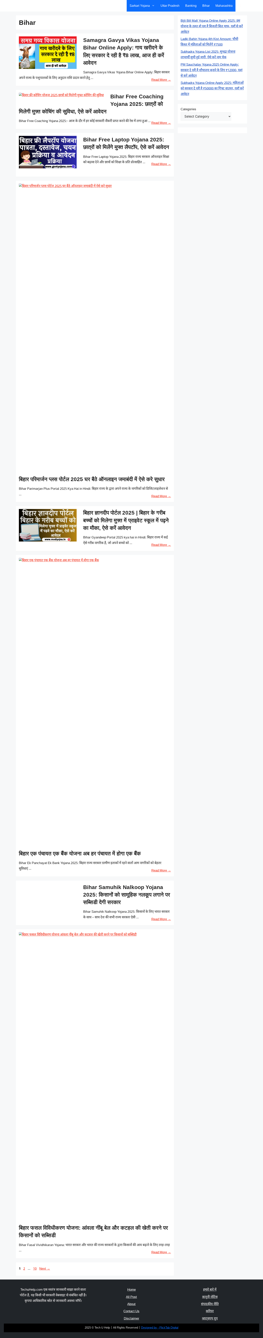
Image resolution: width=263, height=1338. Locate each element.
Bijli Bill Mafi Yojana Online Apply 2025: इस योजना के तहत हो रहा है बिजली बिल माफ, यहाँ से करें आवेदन (212, 26)
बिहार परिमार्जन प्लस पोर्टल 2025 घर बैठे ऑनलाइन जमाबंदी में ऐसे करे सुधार (92, 479)
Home (131, 1290)
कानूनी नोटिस (210, 1297)
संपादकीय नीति (210, 1304)
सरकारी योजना (32, 5)
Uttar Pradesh (170, 5)
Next (44, 1269)
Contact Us (131, 1311)
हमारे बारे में (209, 1290)
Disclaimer (131, 1319)
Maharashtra (224, 5)
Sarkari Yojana (140, 5)
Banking (191, 5)
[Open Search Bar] (239, 6)
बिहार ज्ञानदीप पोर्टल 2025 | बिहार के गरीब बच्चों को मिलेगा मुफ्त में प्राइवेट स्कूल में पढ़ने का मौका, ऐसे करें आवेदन (126, 520)
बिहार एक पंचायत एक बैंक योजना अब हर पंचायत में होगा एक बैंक (80, 854)
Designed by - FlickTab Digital (159, 1328)
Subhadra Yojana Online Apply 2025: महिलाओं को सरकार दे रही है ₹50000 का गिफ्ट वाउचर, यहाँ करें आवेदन (212, 88)
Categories (188, 109)
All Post (131, 1297)
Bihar (206, 5)
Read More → (161, 80)
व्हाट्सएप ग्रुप (210, 1319)
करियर (210, 1311)
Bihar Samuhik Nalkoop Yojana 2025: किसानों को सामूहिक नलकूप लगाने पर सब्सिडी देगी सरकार (126, 894)
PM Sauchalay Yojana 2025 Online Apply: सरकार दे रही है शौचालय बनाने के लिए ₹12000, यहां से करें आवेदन (211, 70)
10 (35, 1269)
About (131, 1304)
